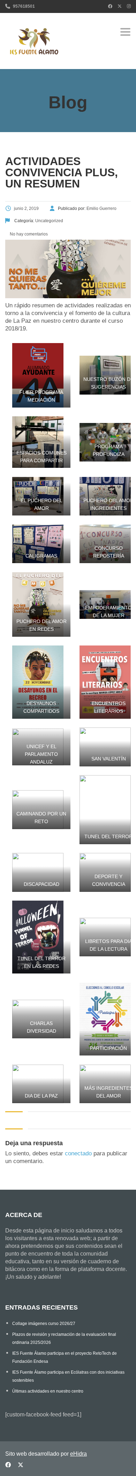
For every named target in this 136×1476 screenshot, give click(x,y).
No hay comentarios (28, 234)
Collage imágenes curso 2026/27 (43, 1323)
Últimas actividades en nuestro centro (47, 1391)
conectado (78, 1153)
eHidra (78, 1454)
